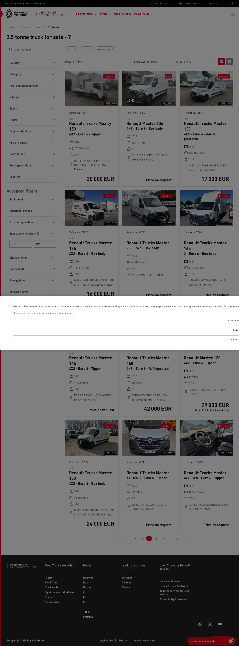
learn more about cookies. (61, 313)
